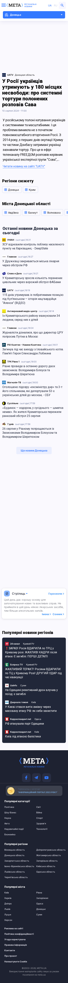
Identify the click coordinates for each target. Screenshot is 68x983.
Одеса (37, 719)
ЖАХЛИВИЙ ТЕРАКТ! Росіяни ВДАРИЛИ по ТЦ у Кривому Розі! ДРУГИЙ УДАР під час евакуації (33, 673)
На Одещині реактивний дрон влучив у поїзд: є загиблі (31, 692)
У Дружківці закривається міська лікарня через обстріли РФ (30, 263)
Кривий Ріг (28, 643)
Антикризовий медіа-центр (22, 311)
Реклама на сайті (13, 928)
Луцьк (7, 914)
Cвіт (38, 807)
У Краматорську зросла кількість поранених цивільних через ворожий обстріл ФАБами (32, 280)
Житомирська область (48, 855)
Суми (23, 685)
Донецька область (14, 855)
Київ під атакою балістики (23, 736)
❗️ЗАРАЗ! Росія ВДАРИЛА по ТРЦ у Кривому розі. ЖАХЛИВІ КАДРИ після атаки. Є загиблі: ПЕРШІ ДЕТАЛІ (31, 652)
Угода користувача (15, 939)
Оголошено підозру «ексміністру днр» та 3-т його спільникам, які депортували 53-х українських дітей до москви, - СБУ (32, 391)
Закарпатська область (16, 861)
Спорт (39, 818)
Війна (39, 812)
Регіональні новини (30, 5)
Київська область (45, 866)
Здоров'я (41, 823)
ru (55, 5)
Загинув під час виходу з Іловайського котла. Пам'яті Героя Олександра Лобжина (32, 351)
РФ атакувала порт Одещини (24, 723)
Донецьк (41, 909)
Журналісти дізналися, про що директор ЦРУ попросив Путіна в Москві (32, 334)
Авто (7, 823)
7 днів (10, 424)
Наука (7, 818)
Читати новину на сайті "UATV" (24, 166)
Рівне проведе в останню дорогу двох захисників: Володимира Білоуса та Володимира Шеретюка (28, 370)
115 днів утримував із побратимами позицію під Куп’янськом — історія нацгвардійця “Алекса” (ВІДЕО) (32, 299)
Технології (41, 829)
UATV (10, 290)
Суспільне (12, 403)
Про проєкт (10, 956)
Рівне (39, 892)
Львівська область (14, 872)
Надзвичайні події (14, 829)
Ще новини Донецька (34, 450)
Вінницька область (14, 850)
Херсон (8, 920)
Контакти (9, 950)
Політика (9, 807)
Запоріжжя (42, 898)
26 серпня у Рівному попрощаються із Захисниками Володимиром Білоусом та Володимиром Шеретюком (29, 432)
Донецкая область (25, 75)
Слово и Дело (14, 273)
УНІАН (10, 239)
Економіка (9, 834)
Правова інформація (15, 945)
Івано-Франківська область (18, 866)
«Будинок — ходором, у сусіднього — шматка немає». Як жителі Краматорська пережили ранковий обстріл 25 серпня (32, 412)
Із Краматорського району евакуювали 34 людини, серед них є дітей (31, 317)
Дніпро (8, 903)
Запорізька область (47, 861)
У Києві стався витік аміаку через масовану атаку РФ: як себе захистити (31, 709)
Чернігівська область (16, 877)
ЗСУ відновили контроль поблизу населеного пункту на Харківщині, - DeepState (33, 246)
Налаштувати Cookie (15, 961)
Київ (33, 702)
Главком (12, 256)
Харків (7, 898)
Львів (7, 909)
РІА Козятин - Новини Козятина (24, 344)
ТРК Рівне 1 (13, 361)
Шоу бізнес (10, 812)
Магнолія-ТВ (14, 382)
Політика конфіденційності (16, 934)
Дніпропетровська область (50, 850)
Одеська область (45, 872)
